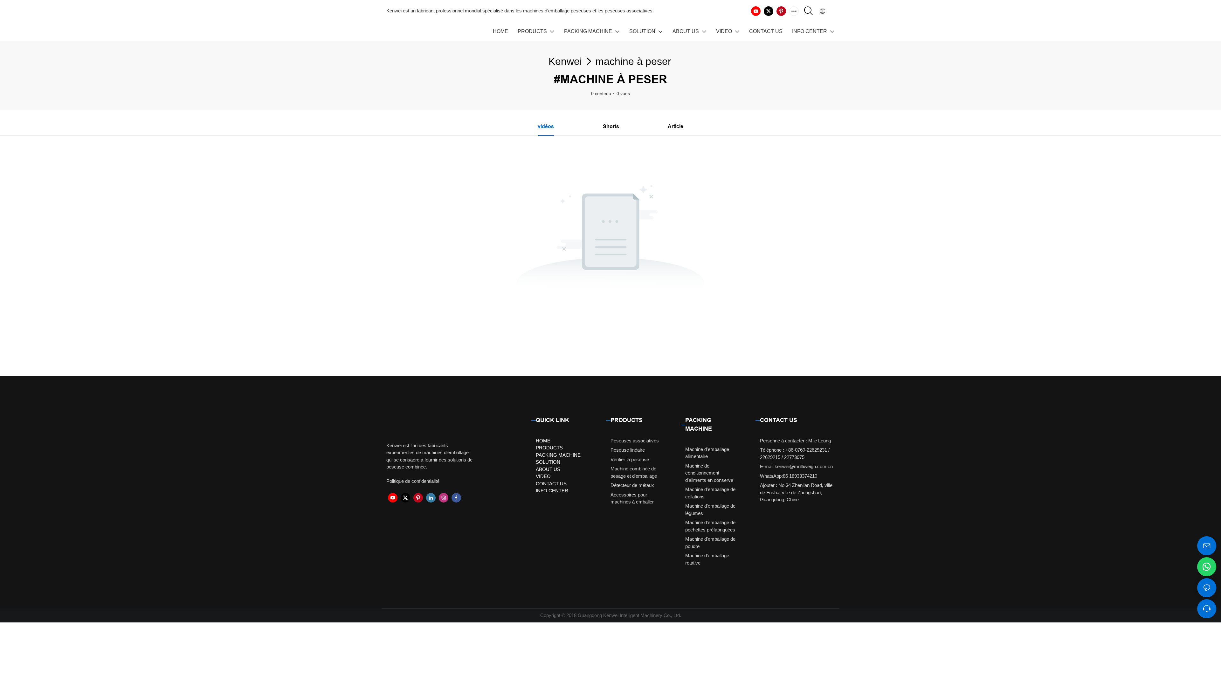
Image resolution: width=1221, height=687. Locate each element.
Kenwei (565, 61)
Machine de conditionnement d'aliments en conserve (709, 473)
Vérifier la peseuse (629, 459)
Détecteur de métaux (632, 485)
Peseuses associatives (634, 440)
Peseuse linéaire (627, 450)
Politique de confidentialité (412, 481)
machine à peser (633, 61)
